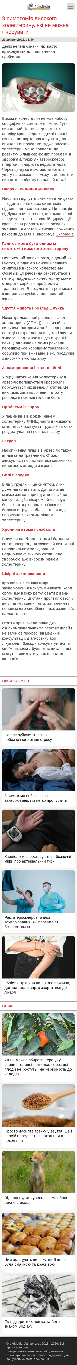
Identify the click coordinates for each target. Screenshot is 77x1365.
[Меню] (71, 6)
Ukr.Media (65, 234)
